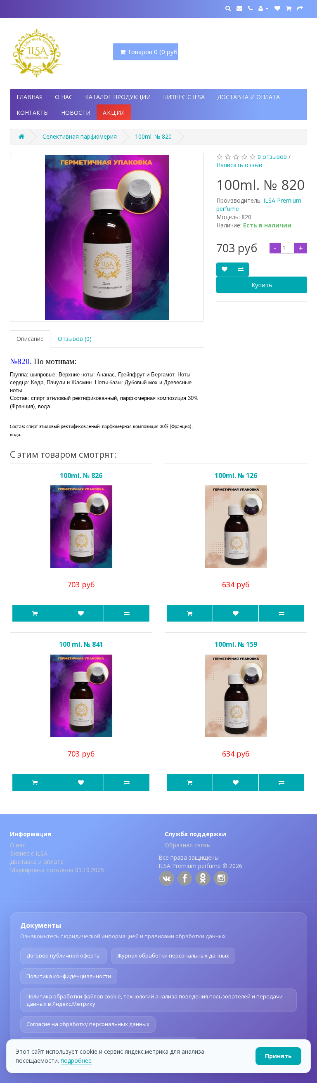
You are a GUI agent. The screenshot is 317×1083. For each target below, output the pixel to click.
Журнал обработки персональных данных (173, 955)
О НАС (64, 97)
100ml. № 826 (81, 475)
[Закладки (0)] (277, 8)
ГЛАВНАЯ (30, 97)
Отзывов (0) (75, 339)
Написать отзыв (239, 165)
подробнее (76, 1060)
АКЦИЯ (114, 112)
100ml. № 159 (236, 644)
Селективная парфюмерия (80, 136)
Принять (278, 1056)
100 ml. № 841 (81, 644)
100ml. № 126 (236, 475)
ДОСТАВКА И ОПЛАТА (248, 97)
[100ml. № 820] (107, 237)
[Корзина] (288, 8)
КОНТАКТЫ (33, 112)
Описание (30, 339)
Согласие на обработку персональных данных (87, 1024)
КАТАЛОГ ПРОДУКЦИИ (118, 97)
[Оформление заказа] (300, 8)
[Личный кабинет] (263, 8)
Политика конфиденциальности (68, 976)
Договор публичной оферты (63, 955)
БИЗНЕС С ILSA (184, 97)
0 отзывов (272, 157)
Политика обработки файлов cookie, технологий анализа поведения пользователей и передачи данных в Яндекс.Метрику (154, 1000)
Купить (261, 285)
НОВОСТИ (75, 112)
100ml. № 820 (153, 136)
